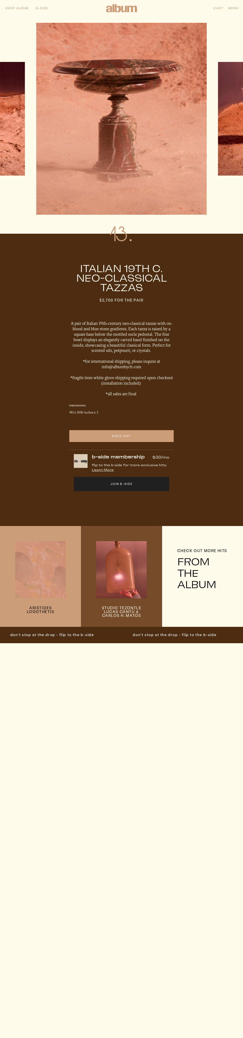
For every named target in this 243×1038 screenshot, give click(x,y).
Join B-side (121, 484)
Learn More (103, 470)
